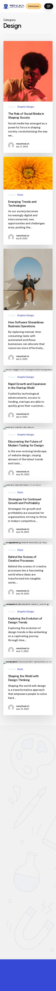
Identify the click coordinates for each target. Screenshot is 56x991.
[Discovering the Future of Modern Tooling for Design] (28, 454)
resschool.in (22, 144)
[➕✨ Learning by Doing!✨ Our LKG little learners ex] (28, 875)
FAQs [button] (28, 982)
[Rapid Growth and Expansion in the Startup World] (28, 396)
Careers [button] (28, 978)
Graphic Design (25, 107)
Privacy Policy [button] (28, 986)
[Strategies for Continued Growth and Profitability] (28, 511)
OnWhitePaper (28, 972)
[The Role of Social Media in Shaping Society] (28, 97)
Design (12, 107)
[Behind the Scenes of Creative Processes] (28, 571)
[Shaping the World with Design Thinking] (28, 688)
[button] (48, 6)
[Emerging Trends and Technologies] (28, 201)
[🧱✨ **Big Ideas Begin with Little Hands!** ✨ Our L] (28, 924)
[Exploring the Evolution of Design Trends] (28, 631)
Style (20, 195)
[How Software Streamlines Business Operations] (28, 307)
